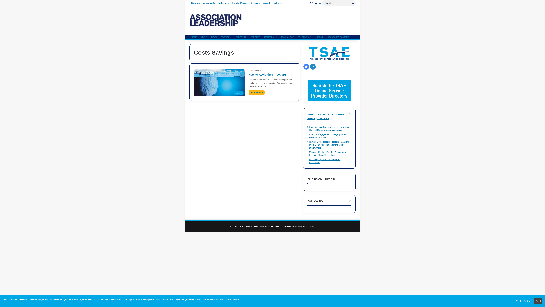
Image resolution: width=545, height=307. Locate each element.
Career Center (209, 3)
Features (226, 37)
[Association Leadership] (215, 20)
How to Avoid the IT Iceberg (267, 74)
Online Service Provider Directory (233, 3)
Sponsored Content (338, 37)
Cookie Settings (524, 301)
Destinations (304, 37)
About (204, 37)
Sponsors (255, 3)
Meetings (255, 37)
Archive (319, 37)
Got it (538, 301)
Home (194, 37)
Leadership (241, 37)
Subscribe (267, 3)
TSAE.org (195, 3)
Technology (287, 37)
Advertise (278, 3)
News (214, 37)
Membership (270, 37)
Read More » (257, 92)
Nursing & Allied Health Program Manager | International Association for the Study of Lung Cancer (329, 145)
